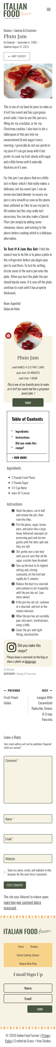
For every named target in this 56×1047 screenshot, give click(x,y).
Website (10, 858)
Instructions (23, 437)
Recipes (8, 30)
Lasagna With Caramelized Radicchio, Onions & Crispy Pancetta (42, 705)
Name (9, 819)
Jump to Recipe (18, 56)
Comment (12, 760)
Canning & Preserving (25, 30)
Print (28, 403)
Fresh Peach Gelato (12, 696)
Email (9, 839)
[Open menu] (48, 9)
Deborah (10, 42)
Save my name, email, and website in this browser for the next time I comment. (29, 872)
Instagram (30, 661)
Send (40, 1009)
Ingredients (22, 431)
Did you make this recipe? (26, 445)
